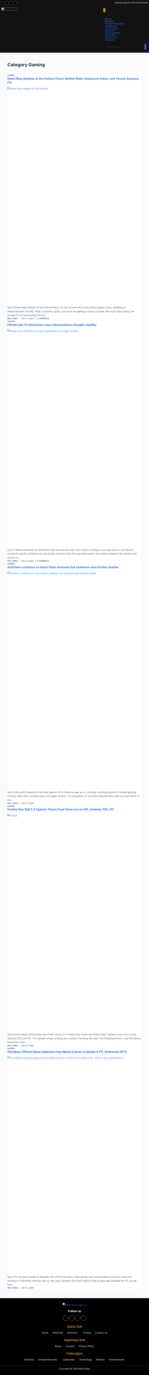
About (58, 1346)
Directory (110, 40)
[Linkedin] (14, 3)
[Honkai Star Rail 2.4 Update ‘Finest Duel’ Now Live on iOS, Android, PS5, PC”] (74, 923)
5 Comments (43, 318)
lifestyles (110, 30)
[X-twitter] (11, 3)
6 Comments (43, 561)
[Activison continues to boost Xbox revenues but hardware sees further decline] (74, 680)
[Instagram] (7, 3)
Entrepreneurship (114, 23)
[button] (104, 10)
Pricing (87, 1332)
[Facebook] (3, 3)
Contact (70, 1346)
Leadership (111, 26)
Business (109, 21)
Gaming (11, 75)
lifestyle (100, 1359)
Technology (111, 28)
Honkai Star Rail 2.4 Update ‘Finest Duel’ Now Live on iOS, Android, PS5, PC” (61, 809)
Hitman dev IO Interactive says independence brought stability (52, 325)
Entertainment (112, 33)
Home (108, 19)
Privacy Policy (86, 1346)
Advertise (110, 35)
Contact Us (111, 37)
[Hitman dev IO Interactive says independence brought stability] (74, 438)
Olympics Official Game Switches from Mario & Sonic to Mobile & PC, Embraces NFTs (67, 1052)
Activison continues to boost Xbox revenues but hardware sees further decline (63, 567)
